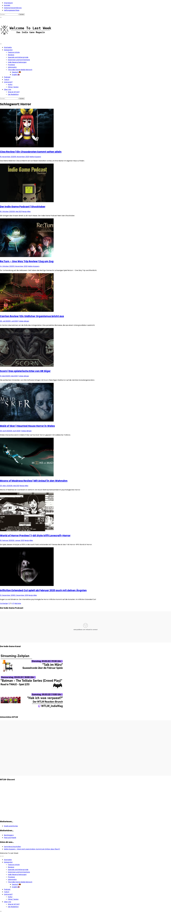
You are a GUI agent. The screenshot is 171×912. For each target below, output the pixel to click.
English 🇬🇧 (16, 74)
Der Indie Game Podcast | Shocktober (22, 206)
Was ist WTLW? (14, 92)
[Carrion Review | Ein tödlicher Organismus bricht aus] (27, 311)
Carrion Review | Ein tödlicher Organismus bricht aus (32, 316)
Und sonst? (8, 82)
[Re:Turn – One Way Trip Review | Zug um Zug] (27, 256)
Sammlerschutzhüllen (12, 846)
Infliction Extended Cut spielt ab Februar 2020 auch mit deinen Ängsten (43, 590)
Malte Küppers (35, 157)
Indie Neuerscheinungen (17, 62)
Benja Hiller (26, 211)
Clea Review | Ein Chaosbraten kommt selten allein (31, 151)
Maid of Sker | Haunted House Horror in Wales (27, 426)
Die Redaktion (13, 94)
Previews (11, 65)
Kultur (10, 84)
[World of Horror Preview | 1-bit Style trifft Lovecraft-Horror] (27, 531)
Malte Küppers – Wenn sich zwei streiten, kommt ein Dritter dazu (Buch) (32, 849)
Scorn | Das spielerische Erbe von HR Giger (25, 371)
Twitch (6, 79)
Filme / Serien (13, 87)
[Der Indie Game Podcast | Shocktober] (27, 201)
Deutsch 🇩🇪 (16, 72)
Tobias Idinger (23, 321)
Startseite (8, 47)
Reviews (11, 55)
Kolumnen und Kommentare (19, 60)
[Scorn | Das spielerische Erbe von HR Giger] (27, 366)
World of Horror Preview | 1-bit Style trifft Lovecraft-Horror (35, 535)
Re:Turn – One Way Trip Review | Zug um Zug (27, 261)
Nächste (17, 603)
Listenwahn (12, 67)
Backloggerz (9, 835)
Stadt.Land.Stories (11, 826)
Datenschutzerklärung (12, 8)
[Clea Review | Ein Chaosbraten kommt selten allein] (27, 147)
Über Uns (7, 89)
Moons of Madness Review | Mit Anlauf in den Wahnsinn (33, 480)
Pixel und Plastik (10, 837)
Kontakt (7, 5)
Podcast (7, 77)
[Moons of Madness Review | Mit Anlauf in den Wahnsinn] (27, 476)
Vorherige (4, 603)
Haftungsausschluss (11, 10)
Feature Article (14, 52)
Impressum (8, 3)
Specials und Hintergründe (18, 57)
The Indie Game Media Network (20, 70)
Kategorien (8, 50)
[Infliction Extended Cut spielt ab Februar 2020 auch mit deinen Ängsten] (27, 585)
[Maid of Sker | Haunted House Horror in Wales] (27, 421)
